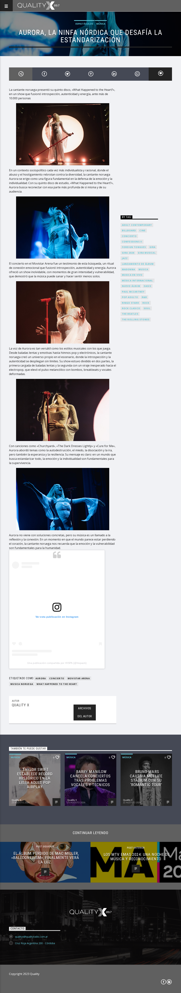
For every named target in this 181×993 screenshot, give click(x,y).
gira (153, 247)
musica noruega (21, 684)
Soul (147, 308)
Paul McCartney (133, 291)
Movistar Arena (79, 678)
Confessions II (132, 241)
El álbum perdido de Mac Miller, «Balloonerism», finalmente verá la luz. (45, 857)
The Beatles (130, 313)
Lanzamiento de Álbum (138, 263)
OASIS (147, 286)
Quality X (20, 705)
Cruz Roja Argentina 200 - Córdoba (35, 943)
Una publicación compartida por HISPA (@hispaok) (57, 663)
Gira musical (147, 252)
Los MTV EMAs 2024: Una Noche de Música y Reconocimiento (137, 856)
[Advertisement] (139, 149)
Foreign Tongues (134, 247)
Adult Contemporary (137, 225)
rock (145, 302)
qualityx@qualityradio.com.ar (31, 936)
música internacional (137, 280)
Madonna (128, 269)
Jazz (125, 258)
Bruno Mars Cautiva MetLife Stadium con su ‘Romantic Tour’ (146, 778)
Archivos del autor (84, 712)
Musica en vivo (132, 274)
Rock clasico (131, 308)
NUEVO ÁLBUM (131, 286)
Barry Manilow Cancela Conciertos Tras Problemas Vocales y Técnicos (90, 778)
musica (143, 269)
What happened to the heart (57, 684)
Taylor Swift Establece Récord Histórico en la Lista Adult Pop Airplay (34, 778)
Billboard (129, 230)
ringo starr (130, 302)
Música (100, 23)
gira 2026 (128, 252)
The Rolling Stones (136, 319)
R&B (144, 297)
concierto (56, 678)
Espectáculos (84, 23)
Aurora (41, 678)
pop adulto (130, 297)
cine (142, 230)
